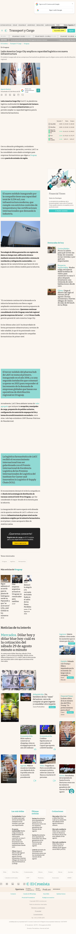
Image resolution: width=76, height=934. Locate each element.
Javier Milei (31, 25)
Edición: (69, 25)
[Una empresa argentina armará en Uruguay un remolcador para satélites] (17, 579)
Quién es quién (50, 25)
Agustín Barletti (6, 89)
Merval (60, 872)
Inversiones (55, 878)
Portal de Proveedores (28, 897)
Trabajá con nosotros (48, 897)
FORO (58, 25)
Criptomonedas (28, 872)
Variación (59, 121)
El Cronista (4, 43)
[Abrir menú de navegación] (2, 30)
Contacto (13, 894)
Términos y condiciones (38, 908)
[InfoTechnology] (57, 889)
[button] (71, 791)
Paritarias (41, 878)
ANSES (69, 878)
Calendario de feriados (11, 878)
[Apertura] (19, 889)
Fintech (50, 872)
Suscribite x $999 (59, 30)
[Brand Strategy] (38, 889)
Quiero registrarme (20, 543)
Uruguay (26, 43)
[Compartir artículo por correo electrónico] (18, 95)
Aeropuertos (22, 561)
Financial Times (57, 194)
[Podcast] (47, 890)
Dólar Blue (15, 872)
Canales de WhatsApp (29, 894)
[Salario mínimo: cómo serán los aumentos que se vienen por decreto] (67, 650)
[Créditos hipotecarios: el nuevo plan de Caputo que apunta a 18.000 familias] (48, 729)
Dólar (15, 25)
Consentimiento (38, 914)
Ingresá (71, 30)
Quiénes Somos (61, 894)
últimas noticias (5, 25)
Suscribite (46, 894)
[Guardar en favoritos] (38, 90)
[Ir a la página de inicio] (6, 30)
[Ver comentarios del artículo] (22, 95)
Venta (66, 121)
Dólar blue (22, 25)
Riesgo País (40, 25)
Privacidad (38, 911)
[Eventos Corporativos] (30, 889)
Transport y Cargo (16, 43)
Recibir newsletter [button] (62, 211)
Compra (72, 121)
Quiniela (70, 872)
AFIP (27, 878)
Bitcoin (40, 872)
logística (12, 561)
